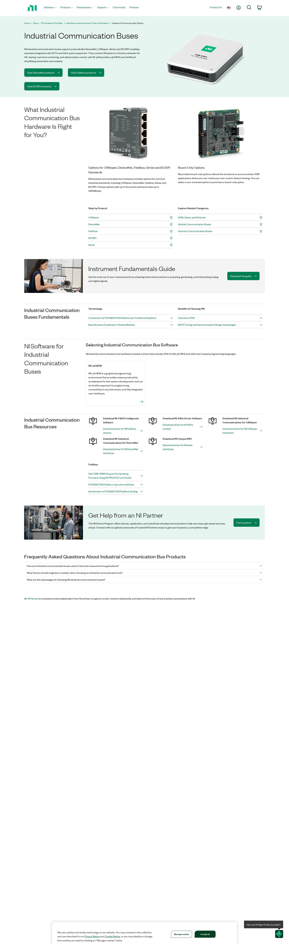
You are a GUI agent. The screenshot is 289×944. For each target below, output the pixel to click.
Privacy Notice (92, 936)
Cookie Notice (112, 936)
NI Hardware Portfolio (52, 23)
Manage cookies (181, 934)
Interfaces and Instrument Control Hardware (87, 23)
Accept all (205, 934)
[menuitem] (50, 8)
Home (27, 23)
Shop (35, 23)
